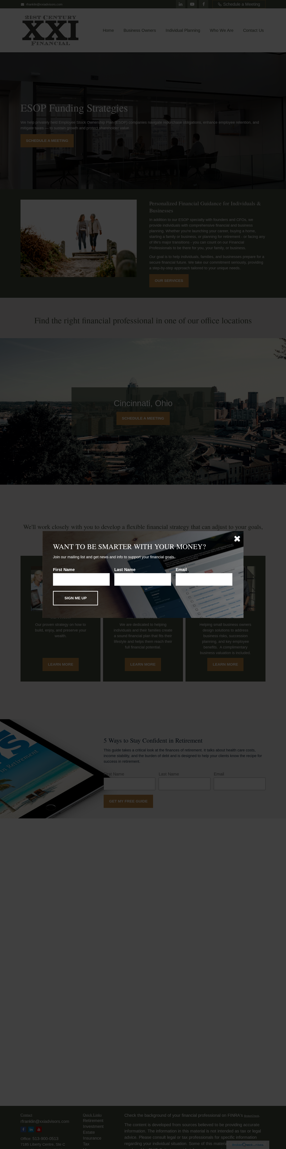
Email (181, 569)
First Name (64, 569)
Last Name (124, 569)
